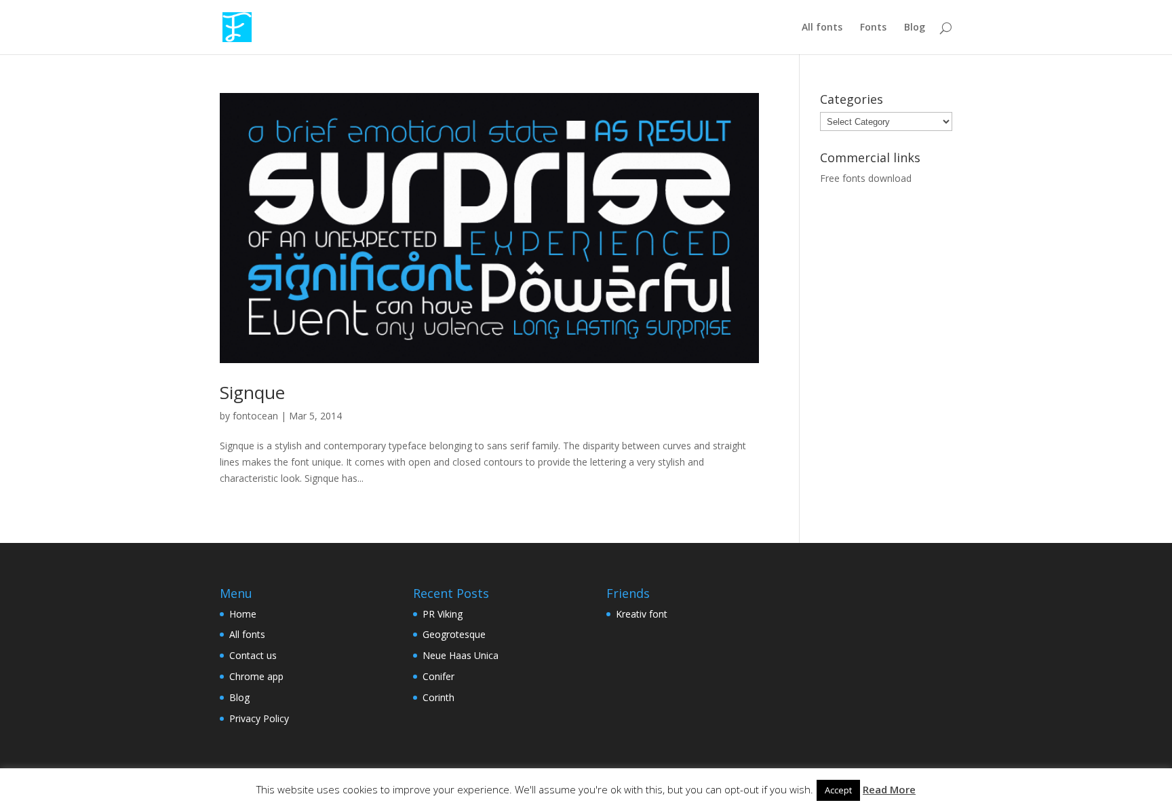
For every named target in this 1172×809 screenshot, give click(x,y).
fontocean (255, 415)
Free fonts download (866, 178)
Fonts (873, 27)
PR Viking (443, 613)
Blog (914, 27)
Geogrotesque (454, 634)
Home (242, 613)
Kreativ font (641, 613)
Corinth (438, 697)
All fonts (822, 27)
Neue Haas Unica (461, 655)
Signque (252, 392)
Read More (889, 789)
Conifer (438, 676)
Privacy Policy (259, 718)
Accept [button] (838, 790)
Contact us (253, 655)
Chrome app (256, 676)
